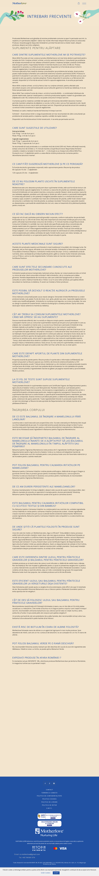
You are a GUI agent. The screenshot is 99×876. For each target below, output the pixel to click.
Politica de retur (49, 805)
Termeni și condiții (49, 792)
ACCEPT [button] (56, 873)
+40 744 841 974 (28, 857)
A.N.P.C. (49, 808)
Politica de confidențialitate (49, 796)
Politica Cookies (49, 799)
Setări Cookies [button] (45, 873)
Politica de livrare (49, 802)
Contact (49, 789)
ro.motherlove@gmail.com (30, 854)
